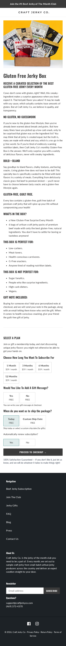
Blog (8, 522)
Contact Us (12, 538)
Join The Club (13, 497)
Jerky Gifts (12, 505)
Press (9, 530)
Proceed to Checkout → (33, 452)
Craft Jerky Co (19, 632)
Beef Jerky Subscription (19, 488)
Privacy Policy (33, 632)
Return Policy (46, 632)
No (27, 442)
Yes (11, 442)
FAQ (8, 513)
